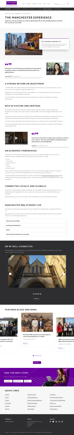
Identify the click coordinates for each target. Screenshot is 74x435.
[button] (10, 274)
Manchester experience (47, 9)
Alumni (7, 397)
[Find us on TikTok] (62, 421)
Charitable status (37, 432)
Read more (25, 343)
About (40, 3)
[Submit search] (68, 4)
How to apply (39, 9)
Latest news (36, 362)
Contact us (27, 381)
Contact (7, 406)
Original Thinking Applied (56, 397)
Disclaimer (6, 432)
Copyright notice (15, 432)
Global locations (31, 406)
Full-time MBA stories (57, 9)
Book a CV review (17, 381)
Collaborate (34, 3)
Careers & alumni (32, 9)
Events (44, 3)
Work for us (53, 403)
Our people (8, 403)
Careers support (31, 394)
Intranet (7, 394)
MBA (13, 13)
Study (24, 3)
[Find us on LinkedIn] (56, 421)
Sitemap (7, 409)
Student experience (32, 397)
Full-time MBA (8, 9)
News (49, 3)
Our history (53, 394)
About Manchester (32, 403)
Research (29, 3)
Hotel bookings (54, 409)
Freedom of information (29, 432)
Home (6, 13)
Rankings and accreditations (34, 400)
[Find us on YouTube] (53, 421)
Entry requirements (17, 9)
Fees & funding (25, 9)
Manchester (36, 298)
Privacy (11, 432)
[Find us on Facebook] (50, 421)
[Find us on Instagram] (59, 421)
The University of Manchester (57, 400)
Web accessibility (22, 432)
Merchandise (30, 409)
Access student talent (55, 406)
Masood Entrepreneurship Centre (50, 175)
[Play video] (16, 138)
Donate (7, 400)
